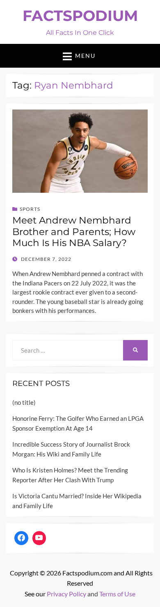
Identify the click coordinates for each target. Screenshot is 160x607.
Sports (30, 209)
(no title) (24, 402)
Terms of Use (117, 594)
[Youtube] (39, 538)
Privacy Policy (66, 594)
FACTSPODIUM (80, 16)
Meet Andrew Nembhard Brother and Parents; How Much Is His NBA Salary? (73, 232)
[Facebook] (21, 538)
